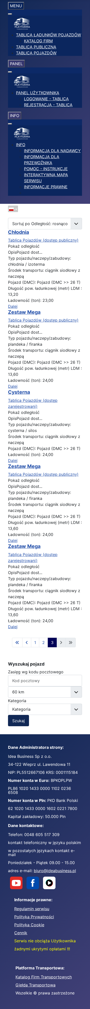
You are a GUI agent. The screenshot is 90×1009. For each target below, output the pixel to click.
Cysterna (19, 392)
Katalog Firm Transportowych (44, 976)
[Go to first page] (17, 642)
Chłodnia (18, 232)
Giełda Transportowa (36, 984)
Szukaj (18, 720)
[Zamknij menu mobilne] (10, 14)
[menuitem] (48, 34)
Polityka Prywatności (34, 916)
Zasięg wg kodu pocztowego (36, 671)
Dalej (13, 306)
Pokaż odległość (24, 246)
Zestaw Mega (24, 312)
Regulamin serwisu (31, 908)
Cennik (20, 932)
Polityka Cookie (29, 924)
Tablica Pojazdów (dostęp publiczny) (43, 240)
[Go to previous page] (26, 642)
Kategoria (17, 700)
